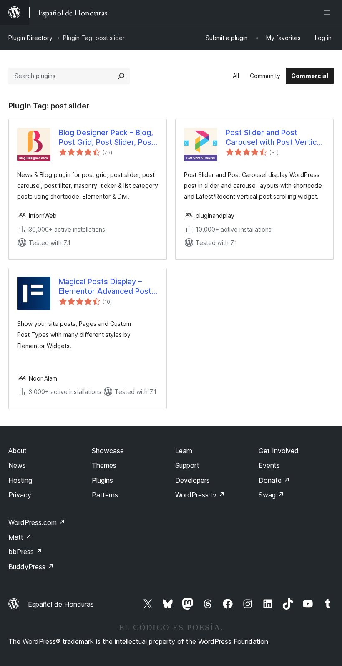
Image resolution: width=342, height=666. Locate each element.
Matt (20, 537)
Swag (271, 495)
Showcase (108, 451)
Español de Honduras (61, 604)
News (17, 465)
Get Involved (279, 451)
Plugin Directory (30, 37)
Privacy (19, 495)
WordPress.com (36, 522)
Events (269, 465)
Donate (274, 480)
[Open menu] (328, 12)
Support (187, 465)
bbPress (25, 551)
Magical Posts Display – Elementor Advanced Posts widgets (107, 286)
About (17, 451)
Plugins (102, 480)
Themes (104, 465)
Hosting (20, 480)
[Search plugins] (121, 76)
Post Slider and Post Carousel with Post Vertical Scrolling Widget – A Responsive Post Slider (274, 137)
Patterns (105, 495)
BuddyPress (31, 567)
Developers (192, 480)
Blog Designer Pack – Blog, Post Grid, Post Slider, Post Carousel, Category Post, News (106, 137)
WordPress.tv (200, 495)
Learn (183, 451)
